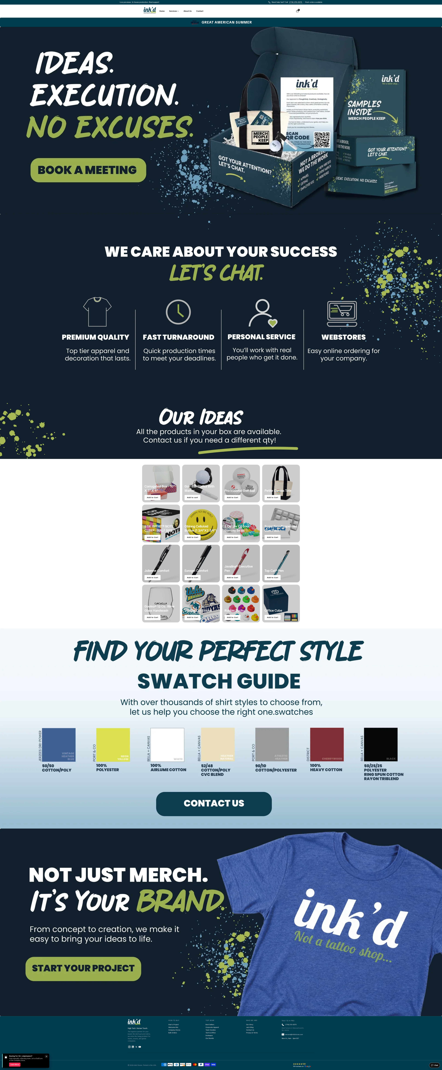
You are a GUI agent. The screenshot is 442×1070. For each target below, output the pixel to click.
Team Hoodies (211, 1030)
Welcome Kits (173, 1027)
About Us (188, 11)
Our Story (249, 1025)
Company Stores (174, 1030)
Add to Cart (152, 497)
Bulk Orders (172, 1033)
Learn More (14, 1065)
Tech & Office (211, 1033)
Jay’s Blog (249, 1027)
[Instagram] (139, 1046)
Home (162, 11)
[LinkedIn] (136, 1046)
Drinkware (209, 1035)
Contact (199, 11)
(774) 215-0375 (296, 2)
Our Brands (210, 1038)
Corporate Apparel (212, 1027)
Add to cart (192, 497)
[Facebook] (129, 1046)
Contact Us (250, 1030)
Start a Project (173, 1025)
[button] (173, 11)
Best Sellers (210, 1025)
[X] (132, 1046)
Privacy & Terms (252, 1033)
